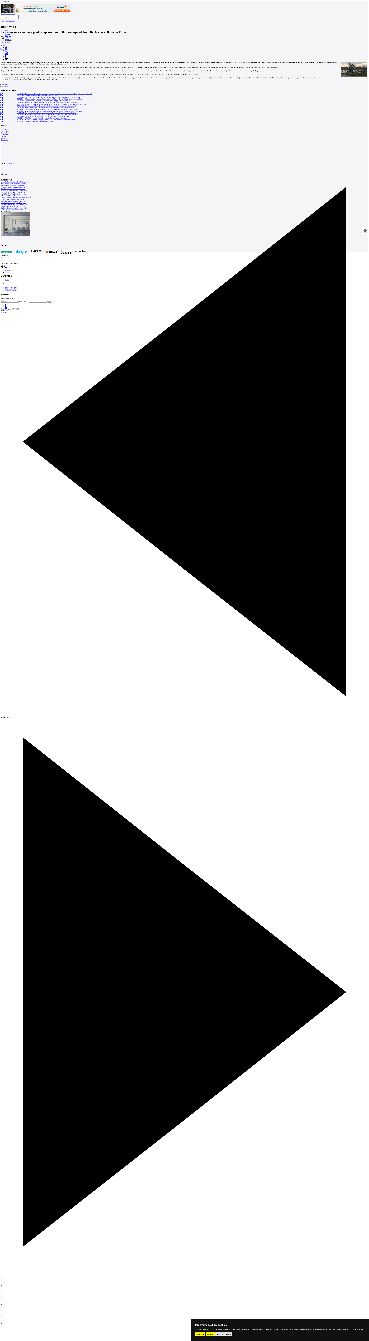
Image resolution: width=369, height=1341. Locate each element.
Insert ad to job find (10, 290)
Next (5, 265)
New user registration (7, 21)
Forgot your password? (8, 14)
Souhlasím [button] (200, 1334)
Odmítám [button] (210, 1334)
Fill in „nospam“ (24, 301)
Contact (7, 272)
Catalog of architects (11, 287)
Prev (2, 265)
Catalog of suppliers (11, 289)
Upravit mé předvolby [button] (224, 1334)
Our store (7, 270)
